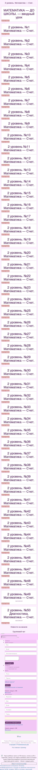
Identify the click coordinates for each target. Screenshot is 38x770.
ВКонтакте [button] (8, 692)
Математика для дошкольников (18, 741)
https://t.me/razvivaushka (19, 764)
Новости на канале (13, 667)
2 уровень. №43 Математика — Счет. (25, 742)
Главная (7, 641)
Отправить (9, 663)
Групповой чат (12, 669)
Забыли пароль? (9, 682)
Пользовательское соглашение (14, 687)
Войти (8, 685)
